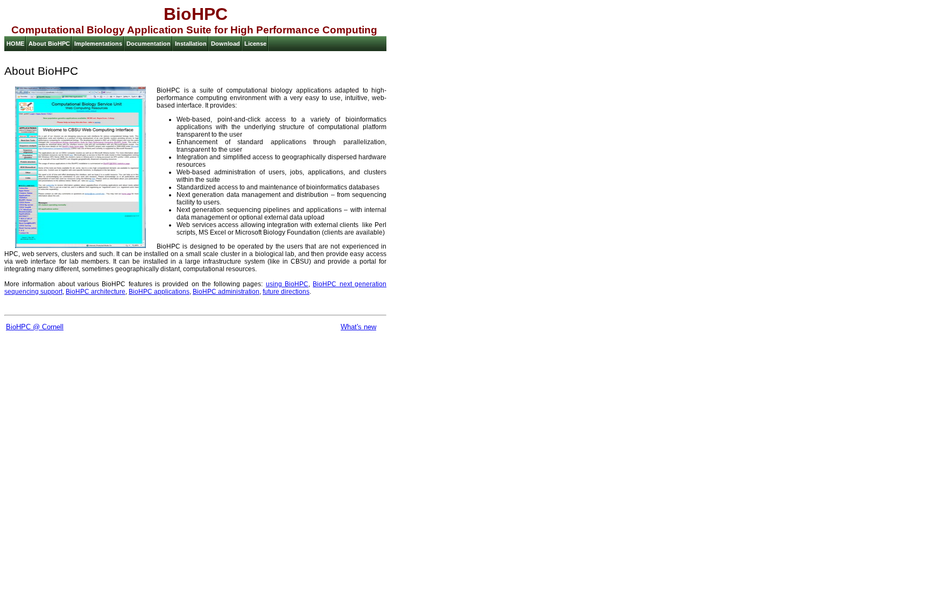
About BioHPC (49, 43)
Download (225, 43)
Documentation (148, 43)
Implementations (98, 43)
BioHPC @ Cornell (35, 327)
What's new (358, 327)
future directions (286, 291)
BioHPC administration (226, 291)
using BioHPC (287, 284)
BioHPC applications (159, 291)
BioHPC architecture (95, 291)
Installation (191, 43)
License (255, 43)
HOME (15, 43)
